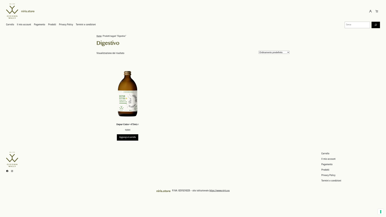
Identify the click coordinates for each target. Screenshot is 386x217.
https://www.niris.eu (219, 191)
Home (98, 36)
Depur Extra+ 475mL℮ (127, 125)
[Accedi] (370, 11)
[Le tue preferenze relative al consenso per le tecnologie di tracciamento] (381, 212)
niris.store (28, 11)
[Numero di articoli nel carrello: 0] (377, 11)
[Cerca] (376, 25)
